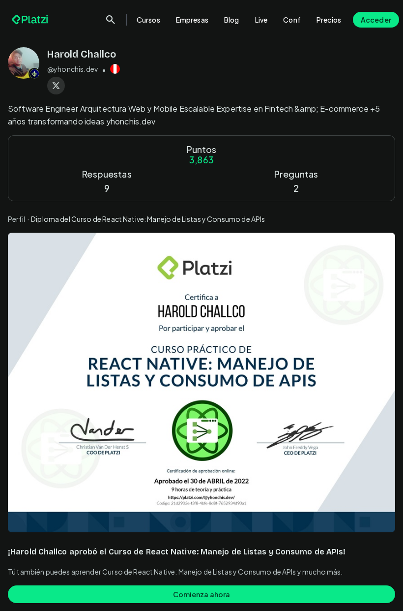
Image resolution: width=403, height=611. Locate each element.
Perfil (16, 218)
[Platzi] (31, 20)
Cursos (148, 19)
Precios (329, 19)
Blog (231, 19)
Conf (292, 19)
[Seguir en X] (56, 85)
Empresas (192, 19)
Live (261, 19)
